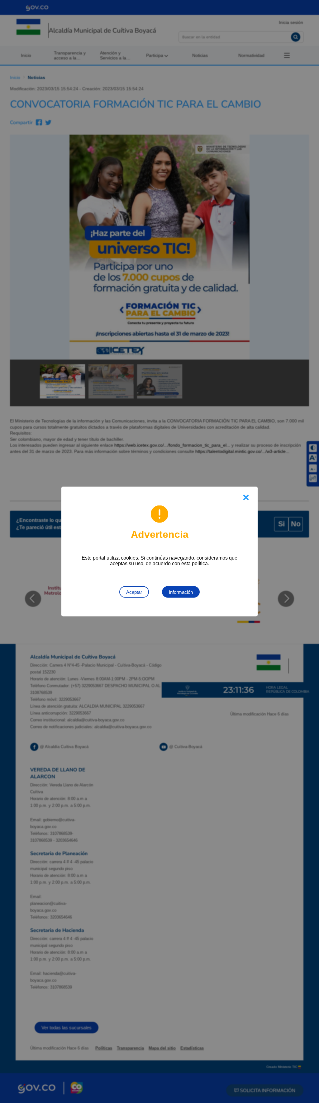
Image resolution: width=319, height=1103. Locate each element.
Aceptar (134, 592)
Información (181, 592)
